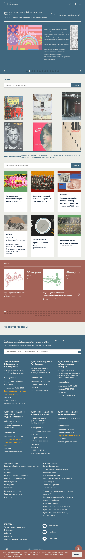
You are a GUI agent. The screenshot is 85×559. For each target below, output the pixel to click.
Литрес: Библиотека (50, 466)
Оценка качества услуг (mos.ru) (55, 513)
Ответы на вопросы (50, 503)
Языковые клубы (49, 488)
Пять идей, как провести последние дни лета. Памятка (14, 198)
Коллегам (19, 12)
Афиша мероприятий (50, 485)
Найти (76, 85)
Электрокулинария (40, 239)
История (7, 472)
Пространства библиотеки (14, 479)
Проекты (26, 17)
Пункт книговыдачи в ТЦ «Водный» (41, 362)
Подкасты (63, 195)
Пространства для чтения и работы (57, 479)
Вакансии (8, 14)
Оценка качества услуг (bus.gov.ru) (56, 506)
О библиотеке (29, 12)
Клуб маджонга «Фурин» (14, 293)
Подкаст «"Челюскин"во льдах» (15, 239)
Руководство (9, 485)
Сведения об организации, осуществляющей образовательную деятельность (66, 14)
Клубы (19, 17)
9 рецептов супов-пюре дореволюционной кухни (41, 246)
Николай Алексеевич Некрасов (16, 475)
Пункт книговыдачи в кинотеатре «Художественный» (14, 414)
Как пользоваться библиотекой (55, 469)
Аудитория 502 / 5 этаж (52, 299)
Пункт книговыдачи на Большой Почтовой (42, 413)
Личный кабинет (49, 472)
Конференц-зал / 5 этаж (13, 296)
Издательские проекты (13, 494)
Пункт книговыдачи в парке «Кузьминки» (68, 413)
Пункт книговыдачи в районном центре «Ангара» (68, 364)
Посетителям (9, 12)
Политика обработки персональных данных (21, 466)
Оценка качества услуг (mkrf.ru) (55, 510)
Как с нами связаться (12, 491)
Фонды (6, 469)
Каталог (7, 17)
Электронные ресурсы (51, 475)
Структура (8, 497)
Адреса (39, 12)
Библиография (48, 482)
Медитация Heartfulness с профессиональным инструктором (57, 294)
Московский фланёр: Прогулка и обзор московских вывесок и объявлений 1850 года (69, 202)
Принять (77, 554)
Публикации (8, 530)
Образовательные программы (15, 539)
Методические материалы (14, 527)
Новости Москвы (49, 516)
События (7, 533)
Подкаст (9, 234)
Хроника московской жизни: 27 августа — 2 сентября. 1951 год (42, 198)
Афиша (14, 17)
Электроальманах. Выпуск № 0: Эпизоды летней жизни (69, 243)
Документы (8, 488)
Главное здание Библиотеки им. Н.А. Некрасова (11, 364)
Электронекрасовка (39, 17)
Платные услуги (10, 482)
